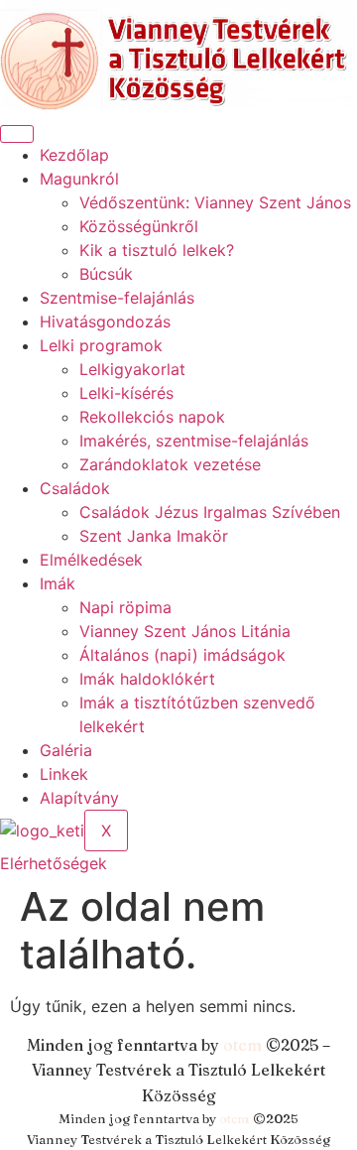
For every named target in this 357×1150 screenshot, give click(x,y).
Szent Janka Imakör (153, 536)
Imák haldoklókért (147, 679)
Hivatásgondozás (105, 321)
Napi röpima (125, 607)
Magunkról (79, 179)
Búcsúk (106, 274)
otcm (242, 1045)
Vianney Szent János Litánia (185, 631)
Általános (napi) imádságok (182, 655)
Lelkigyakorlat (132, 369)
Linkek (64, 774)
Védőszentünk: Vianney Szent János (215, 202)
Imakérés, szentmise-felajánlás (193, 440)
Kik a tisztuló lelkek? (156, 250)
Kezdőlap (74, 155)
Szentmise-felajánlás (117, 298)
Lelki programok (101, 345)
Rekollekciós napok (152, 417)
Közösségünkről (138, 226)
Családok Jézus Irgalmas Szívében (209, 512)
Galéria (66, 750)
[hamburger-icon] (17, 134)
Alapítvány (79, 798)
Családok (75, 488)
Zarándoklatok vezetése (170, 464)
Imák (57, 583)
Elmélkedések (91, 560)
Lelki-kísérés (126, 393)
